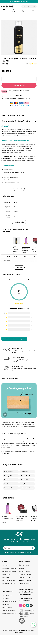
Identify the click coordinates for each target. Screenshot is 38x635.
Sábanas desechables (27, 488)
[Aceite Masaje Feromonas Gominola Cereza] (7, 508)
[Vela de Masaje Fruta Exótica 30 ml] (22, 508)
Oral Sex (6, 484)
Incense (6, 480)
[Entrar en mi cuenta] (13, 10)
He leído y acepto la (19, 552)
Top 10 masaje (25, 472)
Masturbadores (7, 607)
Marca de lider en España (19, 1)
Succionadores (7, 595)
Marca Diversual (24, 571)
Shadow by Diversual (9, 614)
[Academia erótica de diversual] (27, 605)
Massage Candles (26, 476)
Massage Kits (24, 480)
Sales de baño (8, 488)
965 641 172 (18, 96)
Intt (16, 202)
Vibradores (6, 598)
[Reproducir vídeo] (5, 414)
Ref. (2, 73)
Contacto (5, 565)
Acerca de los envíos (9, 571)
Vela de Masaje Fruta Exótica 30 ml (21, 517)
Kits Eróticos (6, 604)
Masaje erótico (8, 472)
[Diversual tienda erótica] (14, 6)
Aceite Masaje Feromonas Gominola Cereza (7, 518)
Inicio (3, 15)
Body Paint (24, 484)
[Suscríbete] (32, 548)
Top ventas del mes (8, 611)
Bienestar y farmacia (9, 601)
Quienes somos (24, 565)
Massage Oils (8, 476)
